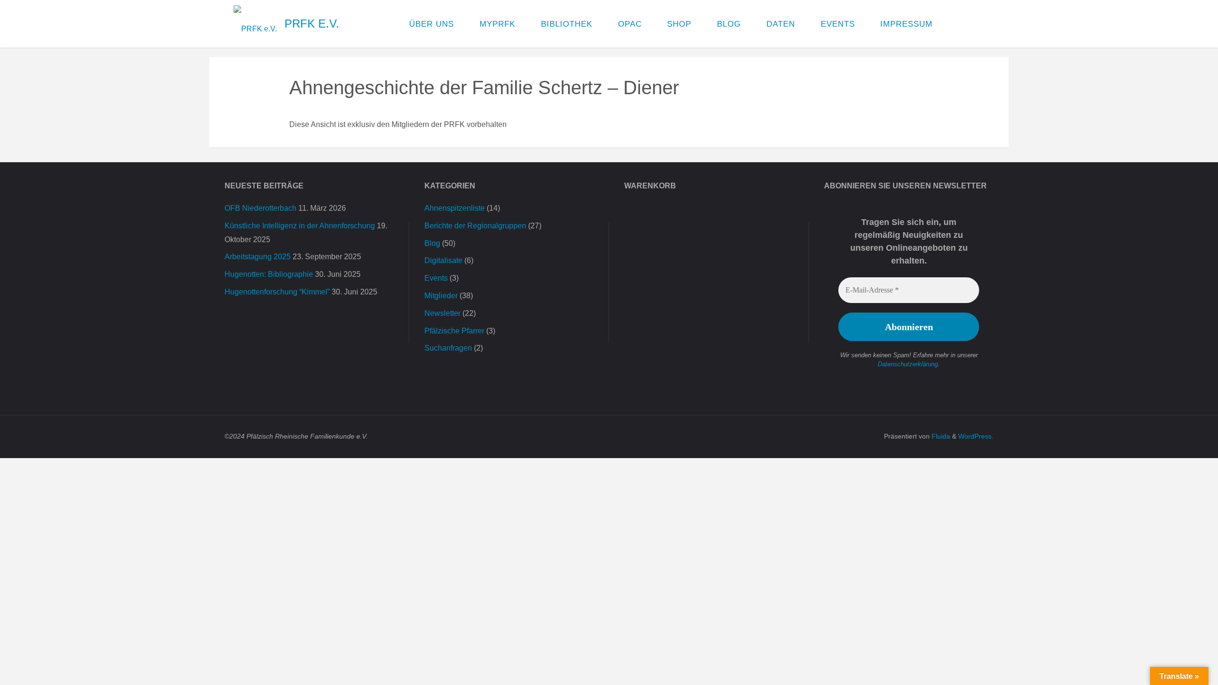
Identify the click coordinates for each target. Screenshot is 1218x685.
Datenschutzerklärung (908, 364)
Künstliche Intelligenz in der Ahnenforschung (300, 226)
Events (436, 278)
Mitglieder (441, 296)
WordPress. (975, 436)
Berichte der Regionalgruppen (475, 226)
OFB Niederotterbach (260, 208)
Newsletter (442, 313)
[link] (955, 24)
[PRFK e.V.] (255, 24)
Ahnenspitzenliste (454, 208)
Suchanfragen (448, 348)
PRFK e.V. (312, 23)
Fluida (940, 436)
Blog (432, 243)
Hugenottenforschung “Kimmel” (277, 292)
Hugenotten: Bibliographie (269, 274)
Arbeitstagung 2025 (258, 257)
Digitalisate (443, 260)
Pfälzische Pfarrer (454, 331)
